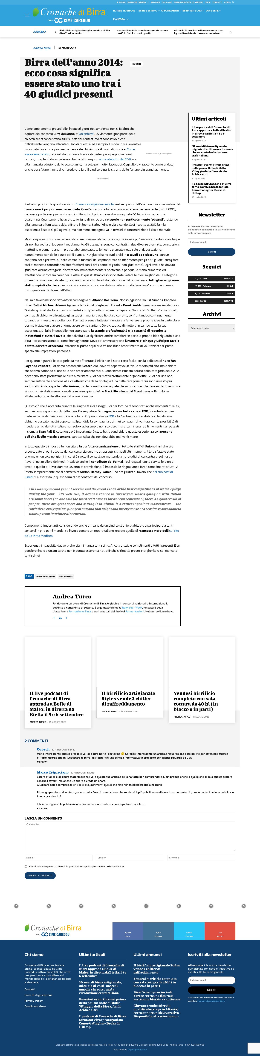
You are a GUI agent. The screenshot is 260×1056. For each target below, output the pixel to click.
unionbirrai (66, 576)
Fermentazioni (135, 611)
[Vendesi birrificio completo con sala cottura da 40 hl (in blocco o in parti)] (202, 662)
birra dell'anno (45, 576)
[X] (66, 617)
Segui (230, 286)
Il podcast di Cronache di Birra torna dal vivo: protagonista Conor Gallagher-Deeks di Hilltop (211, 188)
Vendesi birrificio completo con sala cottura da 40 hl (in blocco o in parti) (142, 31)
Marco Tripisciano (53, 772)
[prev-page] (55, 32)
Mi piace (228, 278)
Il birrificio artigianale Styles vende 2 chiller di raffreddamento (84, 31)
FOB (111, 416)
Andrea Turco (41, 48)
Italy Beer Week (132, 607)
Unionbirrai (86, 133)
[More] (145, 116)
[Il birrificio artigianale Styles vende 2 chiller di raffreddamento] (130, 662)
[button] (229, 2)
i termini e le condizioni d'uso (211, 1001)
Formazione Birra (80, 611)
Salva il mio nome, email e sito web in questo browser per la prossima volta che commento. (76, 866)
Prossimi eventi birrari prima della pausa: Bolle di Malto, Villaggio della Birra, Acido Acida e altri (210, 169)
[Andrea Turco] (29, 47)
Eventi (136, 64)
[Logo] (69, 15)
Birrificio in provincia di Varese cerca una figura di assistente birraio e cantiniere (198, 31)
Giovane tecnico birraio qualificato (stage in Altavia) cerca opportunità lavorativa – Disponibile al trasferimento (157, 1011)
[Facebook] (54, 617)
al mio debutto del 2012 (115, 159)
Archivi (212, 315)
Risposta (42, 761)
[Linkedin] (60, 617)
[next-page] (231, 32)
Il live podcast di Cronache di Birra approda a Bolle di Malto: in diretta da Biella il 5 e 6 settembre (211, 132)
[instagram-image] (16, 906)
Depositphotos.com (137, 1049)
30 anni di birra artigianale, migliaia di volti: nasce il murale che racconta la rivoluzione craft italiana (212, 151)
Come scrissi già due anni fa (95, 204)
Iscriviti (212, 251)
